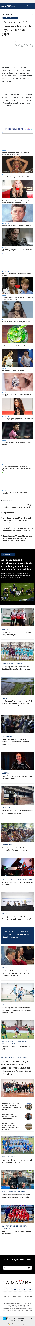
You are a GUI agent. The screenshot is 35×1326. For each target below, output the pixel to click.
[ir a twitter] (10, 1289)
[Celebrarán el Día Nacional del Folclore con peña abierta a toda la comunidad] (17, 724)
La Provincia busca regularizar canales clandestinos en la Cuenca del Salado (10, 1126)
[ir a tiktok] (25, 1289)
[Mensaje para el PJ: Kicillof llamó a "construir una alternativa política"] (17, 901)
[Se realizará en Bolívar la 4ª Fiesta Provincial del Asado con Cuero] (17, 832)
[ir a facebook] (5, 1289)
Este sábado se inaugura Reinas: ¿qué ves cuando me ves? (17, 777)
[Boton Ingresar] (27, 5)
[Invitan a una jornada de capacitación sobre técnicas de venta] (17, 795)
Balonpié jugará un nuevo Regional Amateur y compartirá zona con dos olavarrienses (16, 1010)
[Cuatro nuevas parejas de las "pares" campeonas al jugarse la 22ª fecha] (17, 1179)
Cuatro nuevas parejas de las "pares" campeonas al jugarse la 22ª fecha (16, 1195)
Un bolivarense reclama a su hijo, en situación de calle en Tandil (17, 506)
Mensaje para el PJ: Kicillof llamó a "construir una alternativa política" (16, 918)
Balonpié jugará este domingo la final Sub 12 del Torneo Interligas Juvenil (17, 668)
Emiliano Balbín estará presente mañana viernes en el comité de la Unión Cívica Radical (15, 973)
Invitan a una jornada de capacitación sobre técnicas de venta (17, 812)
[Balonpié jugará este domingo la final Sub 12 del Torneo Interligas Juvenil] (17, 651)
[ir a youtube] (15, 1289)
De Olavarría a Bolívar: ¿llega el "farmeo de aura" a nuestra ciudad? (17, 520)
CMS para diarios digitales (19, 1324)
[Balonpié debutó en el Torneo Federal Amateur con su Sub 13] (17, 1145)
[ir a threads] (30, 1289)
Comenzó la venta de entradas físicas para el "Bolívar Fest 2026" (10, 1116)
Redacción (6, 1296)
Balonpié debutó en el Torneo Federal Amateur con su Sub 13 (17, 1161)
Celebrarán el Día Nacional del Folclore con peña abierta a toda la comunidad (16, 741)
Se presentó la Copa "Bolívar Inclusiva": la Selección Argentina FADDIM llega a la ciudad (11, 1106)
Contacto (17, 1300)
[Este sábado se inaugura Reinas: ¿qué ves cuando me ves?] (17, 761)
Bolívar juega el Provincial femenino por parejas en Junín (16, 633)
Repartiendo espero (11, 512)
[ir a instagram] (20, 1289)
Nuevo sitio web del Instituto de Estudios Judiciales (16, 935)
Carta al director (16, 1296)
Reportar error (28, 1296)
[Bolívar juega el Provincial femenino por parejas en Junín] (17, 617)
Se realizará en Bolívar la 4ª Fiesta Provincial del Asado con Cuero (18, 529)
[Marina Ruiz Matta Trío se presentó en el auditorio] (17, 867)
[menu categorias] (33, 5)
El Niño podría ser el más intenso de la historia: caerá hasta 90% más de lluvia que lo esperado (17, 703)
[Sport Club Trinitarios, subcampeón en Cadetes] (17, 1214)
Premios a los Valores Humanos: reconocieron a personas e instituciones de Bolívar (17, 538)
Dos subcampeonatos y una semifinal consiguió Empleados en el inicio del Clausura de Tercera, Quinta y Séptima (16, 1067)
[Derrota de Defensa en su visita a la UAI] (17, 1029)
